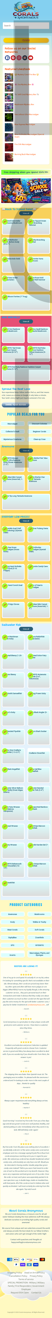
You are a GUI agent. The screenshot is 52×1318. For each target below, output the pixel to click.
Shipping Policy (14, 1272)
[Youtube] (30, 57)
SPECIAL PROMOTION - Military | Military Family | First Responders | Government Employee (26, 1286)
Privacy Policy (36, 1276)
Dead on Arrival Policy (34, 1272)
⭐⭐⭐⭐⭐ (26, 974)
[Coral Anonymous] (24, 57)
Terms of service (26, 1279)
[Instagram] (19, 57)
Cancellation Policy (18, 1276)
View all (26, 213)
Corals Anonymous (25, 1312)
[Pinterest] (13, 57)
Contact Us (36, 1292)
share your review (15, 405)
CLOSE (26, 40)
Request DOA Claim (20, 1292)
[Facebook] (7, 57)
